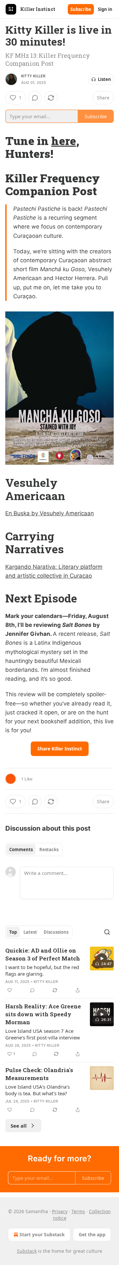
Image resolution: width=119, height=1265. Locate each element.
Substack (27, 1251)
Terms (78, 1211)
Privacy (59, 1211)
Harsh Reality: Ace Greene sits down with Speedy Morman (43, 1014)
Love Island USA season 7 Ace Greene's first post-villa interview (42, 1034)
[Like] (9, 990)
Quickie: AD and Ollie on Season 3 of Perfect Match (42, 954)
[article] (59, 970)
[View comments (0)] (35, 97)
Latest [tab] (30, 932)
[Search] (107, 932)
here (63, 140)
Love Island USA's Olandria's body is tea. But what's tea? (37, 1090)
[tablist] (33, 849)
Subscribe (80, 9)
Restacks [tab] (49, 849)
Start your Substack (42, 1234)
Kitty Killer (33, 76)
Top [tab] (13, 932)
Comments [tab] (21, 849)
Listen (104, 79)
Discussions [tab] (56, 932)
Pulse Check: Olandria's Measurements (39, 1074)
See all (19, 1125)
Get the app (92, 1234)
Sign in (105, 9)
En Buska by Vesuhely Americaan (49, 513)
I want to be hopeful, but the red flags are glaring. (42, 970)
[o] (102, 958)
